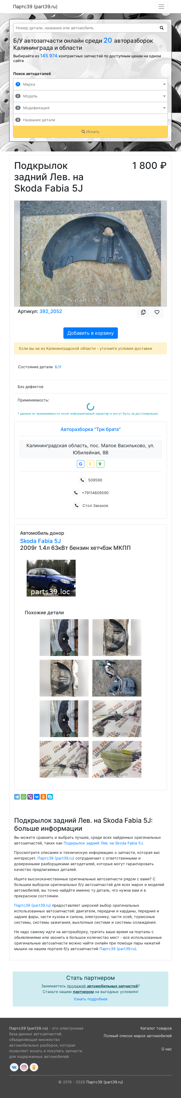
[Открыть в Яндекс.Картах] (90, 464)
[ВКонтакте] (37, 797)
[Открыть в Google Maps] (80, 464)
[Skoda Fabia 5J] (51, 578)
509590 (95, 480)
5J (57, 541)
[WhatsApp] (23, 797)
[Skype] (50, 797)
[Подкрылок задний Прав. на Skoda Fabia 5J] (64, 637)
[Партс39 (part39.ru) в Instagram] (24, 1067)
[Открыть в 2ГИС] (100, 464)
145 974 (49, 55)
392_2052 (50, 311)
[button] (25, 253)
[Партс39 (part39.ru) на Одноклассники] (34, 1067)
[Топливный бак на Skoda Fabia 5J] (116, 678)
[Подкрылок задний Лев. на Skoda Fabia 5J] (64, 678)
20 (108, 40)
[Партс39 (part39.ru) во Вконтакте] (14, 1067)
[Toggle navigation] (161, 6)
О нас (166, 1049)
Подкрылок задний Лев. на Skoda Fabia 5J (103, 843)
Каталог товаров (156, 1028)
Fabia (46, 541)
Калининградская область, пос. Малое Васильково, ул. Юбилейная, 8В (90, 449)
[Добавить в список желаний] (157, 312)
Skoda (29, 541)
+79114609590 (95, 492)
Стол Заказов (95, 505)
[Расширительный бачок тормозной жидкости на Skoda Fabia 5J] (116, 759)
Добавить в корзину (90, 333)
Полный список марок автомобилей (138, 1035)
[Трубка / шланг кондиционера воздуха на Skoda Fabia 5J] (116, 718)
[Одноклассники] (43, 797)
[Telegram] (17, 797)
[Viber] (30, 797)
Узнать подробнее (90, 999)
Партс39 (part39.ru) (35, 6)
